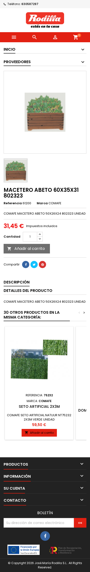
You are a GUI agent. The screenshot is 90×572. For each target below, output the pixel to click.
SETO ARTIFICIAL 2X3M (39, 406)
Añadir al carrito (26, 248)
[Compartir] (25, 264)
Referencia (13, 203)
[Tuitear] (34, 264)
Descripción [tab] (17, 282)
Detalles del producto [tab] (28, 290)
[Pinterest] (42, 264)
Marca (42, 203)
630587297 (29, 4)
